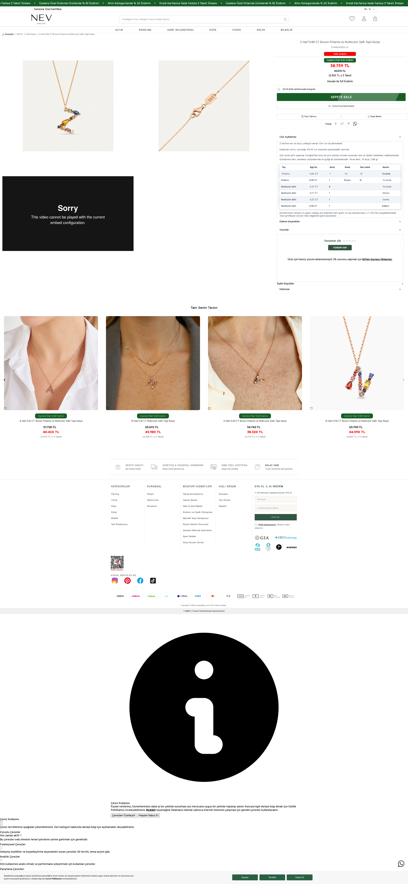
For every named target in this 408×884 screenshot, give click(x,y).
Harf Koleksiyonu (119, 524)
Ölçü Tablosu (310, 116)
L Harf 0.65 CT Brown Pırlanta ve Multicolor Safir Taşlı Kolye (357, 421)
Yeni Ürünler (224, 499)
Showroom (152, 505)
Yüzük (114, 499)
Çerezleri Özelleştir (123, 815)
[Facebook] (140, 580)
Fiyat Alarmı (375, 116)
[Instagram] (115, 580)
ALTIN (119, 29)
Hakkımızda (152, 499)
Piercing (115, 493)
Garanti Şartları (190, 499)
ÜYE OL (276, 517)
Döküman (284, 289)
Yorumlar (284, 229)
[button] (4, 380)
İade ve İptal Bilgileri (193, 505)
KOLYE (261, 29)
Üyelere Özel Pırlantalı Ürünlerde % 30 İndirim (93, 3)
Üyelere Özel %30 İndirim (340, 60)
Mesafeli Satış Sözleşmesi (195, 518)
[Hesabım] (364, 18)
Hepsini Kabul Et (148, 815)
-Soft (186, 611)
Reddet (151, 810)
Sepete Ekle (341, 97)
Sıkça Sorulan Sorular (193, 542)
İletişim (150, 493)
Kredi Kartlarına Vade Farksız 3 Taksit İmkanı (212, 3)
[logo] (41, 19)
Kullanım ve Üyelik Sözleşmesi (198, 512)
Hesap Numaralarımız (193, 493)
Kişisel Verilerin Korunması (195, 524)
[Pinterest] (127, 580)
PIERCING (145, 29)
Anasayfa (9, 34)
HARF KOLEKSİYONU (180, 29)
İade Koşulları (285, 283)
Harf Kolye (31, 34)
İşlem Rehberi (189, 536)
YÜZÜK (236, 29)
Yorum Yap (340, 247)
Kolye (114, 512)
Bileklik (114, 518)
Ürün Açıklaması (287, 136)
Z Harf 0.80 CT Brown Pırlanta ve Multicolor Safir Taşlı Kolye (66, 34)
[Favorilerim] (352, 18)
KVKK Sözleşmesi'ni (267, 524)
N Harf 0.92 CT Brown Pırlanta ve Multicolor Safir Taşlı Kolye (153, 421)
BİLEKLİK (287, 29)
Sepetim (223, 505)
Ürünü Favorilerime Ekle (343, 106)
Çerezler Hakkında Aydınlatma (197, 530)
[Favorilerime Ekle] (5, 408)
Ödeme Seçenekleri (289, 221)
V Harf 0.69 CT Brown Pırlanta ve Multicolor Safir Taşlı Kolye (51, 421)
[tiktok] (153, 580)
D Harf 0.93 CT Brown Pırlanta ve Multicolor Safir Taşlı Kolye (255, 421)
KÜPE (212, 29)
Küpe (113, 505)
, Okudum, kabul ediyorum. (272, 526)
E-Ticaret (194, 611)
